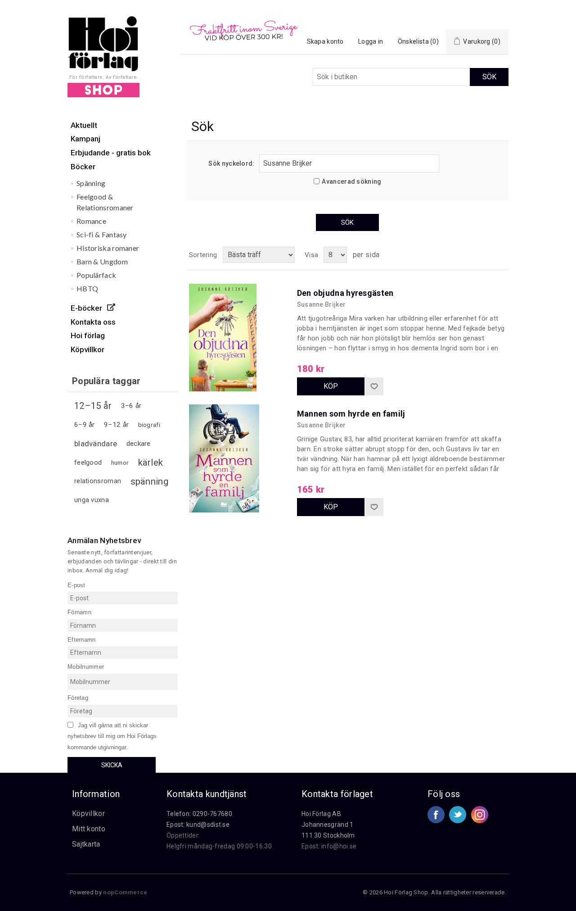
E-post (77, 584)
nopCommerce (125, 892)
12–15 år (93, 405)
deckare (138, 444)
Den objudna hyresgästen (345, 293)
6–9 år (84, 425)
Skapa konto (325, 41)
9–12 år (116, 425)
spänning (149, 481)
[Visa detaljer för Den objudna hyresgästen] (238, 333)
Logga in (370, 41)
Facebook (436, 814)
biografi (149, 424)
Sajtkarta (86, 844)
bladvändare (95, 443)
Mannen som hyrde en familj (351, 413)
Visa (311, 255)
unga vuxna (91, 500)
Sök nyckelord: (231, 163)
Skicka (111, 765)
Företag (78, 697)
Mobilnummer (86, 666)
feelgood (88, 462)
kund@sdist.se (208, 824)
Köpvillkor (88, 813)
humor (120, 462)
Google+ (479, 814)
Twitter (457, 814)
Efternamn (82, 639)
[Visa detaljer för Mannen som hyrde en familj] (238, 453)
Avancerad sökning (351, 181)
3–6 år (131, 406)
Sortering (203, 255)
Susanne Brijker (321, 304)
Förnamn (79, 612)
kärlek (150, 462)
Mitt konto (88, 829)
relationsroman (97, 481)
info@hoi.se (338, 846)
